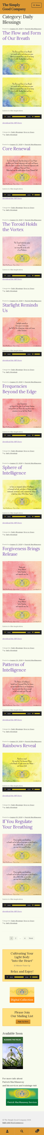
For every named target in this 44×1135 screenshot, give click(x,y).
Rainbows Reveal (19, 745)
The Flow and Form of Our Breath (21, 35)
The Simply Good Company (14, 7)
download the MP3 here (12, 123)
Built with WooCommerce (12, 1123)
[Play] (5, 117)
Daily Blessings (17, 132)
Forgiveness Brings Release (21, 551)
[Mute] (33, 117)
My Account (7, 1131)
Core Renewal (16, 148)
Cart (34, 1129)
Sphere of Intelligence (14, 470)
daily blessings (11, 135)
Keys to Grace (29, 132)
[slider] (37, 116)
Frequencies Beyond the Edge (19, 388)
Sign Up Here (23, 1021)
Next (31, 938)
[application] (22, 116)
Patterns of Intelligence (14, 667)
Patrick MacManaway (33, 29)
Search (22, 1131)
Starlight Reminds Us (20, 307)
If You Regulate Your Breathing (17, 824)
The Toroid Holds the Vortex (19, 226)
